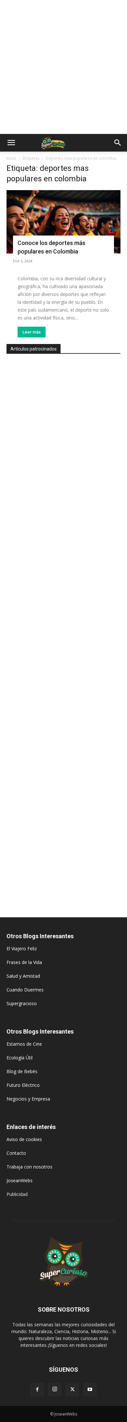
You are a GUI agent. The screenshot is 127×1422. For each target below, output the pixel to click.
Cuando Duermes (25, 990)
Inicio (11, 158)
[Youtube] (89, 1389)
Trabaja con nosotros (29, 1167)
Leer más (31, 332)
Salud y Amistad (23, 976)
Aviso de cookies (24, 1139)
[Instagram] (54, 1389)
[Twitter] (72, 1389)
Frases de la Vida (24, 962)
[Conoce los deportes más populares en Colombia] (63, 221)
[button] (11, 143)
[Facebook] (37, 1389)
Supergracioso (22, 1003)
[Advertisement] (63, 67)
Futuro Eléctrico (23, 1085)
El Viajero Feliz (22, 948)
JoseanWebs (20, 1180)
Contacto (16, 1153)
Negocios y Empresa (28, 1099)
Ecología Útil (20, 1057)
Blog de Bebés (22, 1071)
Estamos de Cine (24, 1044)
